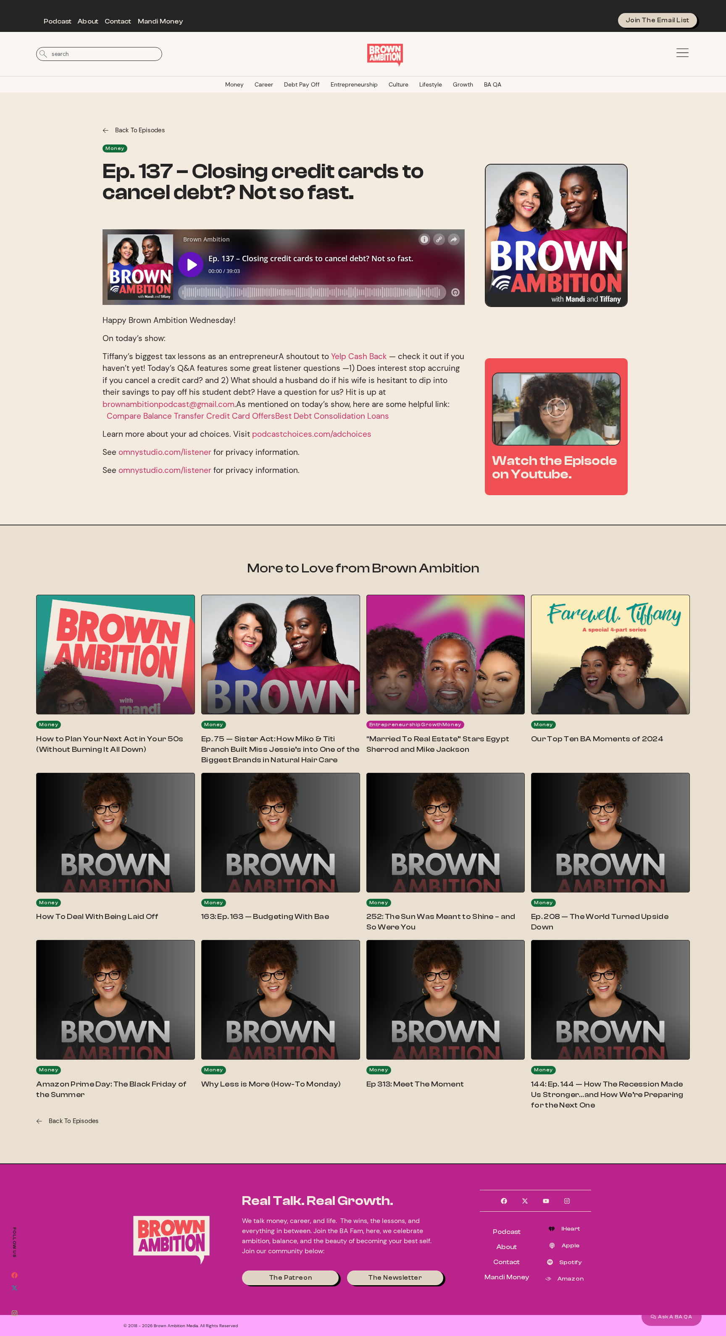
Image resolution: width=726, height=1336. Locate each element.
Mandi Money (160, 21)
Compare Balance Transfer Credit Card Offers (190, 416)
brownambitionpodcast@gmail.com (168, 404)
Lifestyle (430, 84)
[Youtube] (14, 1300)
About (88, 21)
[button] (556, 409)
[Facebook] (14, 1275)
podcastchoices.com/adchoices (311, 434)
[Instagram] (14, 1313)
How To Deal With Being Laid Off (97, 916)
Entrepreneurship (354, 84)
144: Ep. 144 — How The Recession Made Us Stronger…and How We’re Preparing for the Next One (607, 1095)
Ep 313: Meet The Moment (415, 1084)
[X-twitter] (14, 1287)
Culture (398, 84)
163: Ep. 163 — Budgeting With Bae (265, 916)
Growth (463, 84)
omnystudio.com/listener (164, 452)
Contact (118, 21)
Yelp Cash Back (359, 356)
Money (234, 84)
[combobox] (99, 54)
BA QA (492, 84)
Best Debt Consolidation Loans (333, 416)
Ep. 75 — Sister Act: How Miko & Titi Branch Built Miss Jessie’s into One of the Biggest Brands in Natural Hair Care (280, 749)
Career (264, 84)
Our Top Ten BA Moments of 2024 (597, 739)
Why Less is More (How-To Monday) (271, 1084)
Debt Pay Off (302, 84)
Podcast (58, 21)
